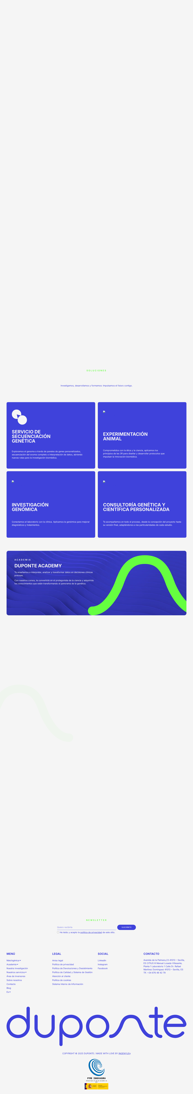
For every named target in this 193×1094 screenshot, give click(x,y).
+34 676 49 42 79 (156, 972)
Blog (9, 988)
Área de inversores (16, 976)
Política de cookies (61, 980)
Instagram (103, 964)
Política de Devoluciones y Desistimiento (72, 968)
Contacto (11, 984)
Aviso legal (57, 960)
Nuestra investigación (17, 968)
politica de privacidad (91, 932)
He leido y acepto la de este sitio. (87, 932)
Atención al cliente (61, 976)
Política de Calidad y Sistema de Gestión (72, 972)
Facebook (103, 968)
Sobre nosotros (14, 980)
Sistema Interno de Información (67, 984)
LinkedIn (102, 960)
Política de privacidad (63, 964)
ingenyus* (125, 1053)
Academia (11, 964)
